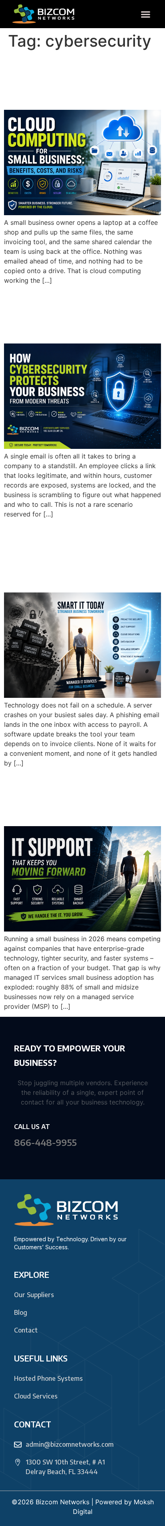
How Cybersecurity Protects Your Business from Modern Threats (74, 313)
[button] (145, 14)
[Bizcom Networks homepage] (43, 14)
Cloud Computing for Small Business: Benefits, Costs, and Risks (80, 80)
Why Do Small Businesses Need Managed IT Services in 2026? (82, 796)
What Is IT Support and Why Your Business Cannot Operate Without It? (78, 555)
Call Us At (32, 1127)
